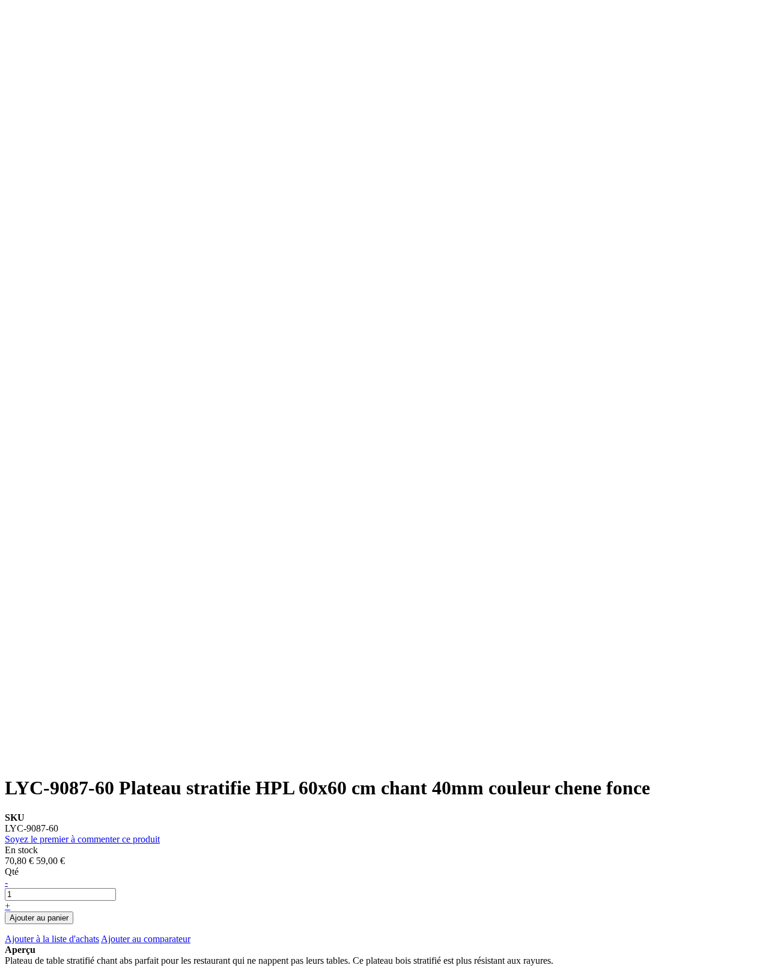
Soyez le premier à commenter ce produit (82, 839)
